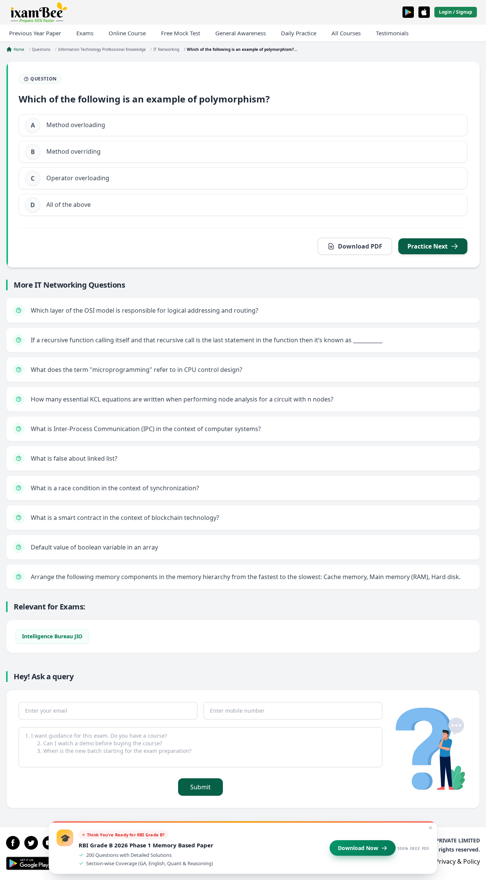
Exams (84, 33)
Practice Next (427, 246)
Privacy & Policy (457, 861)
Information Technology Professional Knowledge (102, 49)
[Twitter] (31, 843)
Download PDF (360, 246)
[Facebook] (13, 843)
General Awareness (240, 33)
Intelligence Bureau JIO (52, 636)
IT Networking (166, 49)
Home (19, 49)
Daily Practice (298, 33)
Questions (41, 49)
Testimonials (392, 33)
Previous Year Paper (35, 33)
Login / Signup (455, 12)
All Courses (346, 33)
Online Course (127, 33)
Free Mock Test (180, 33)
